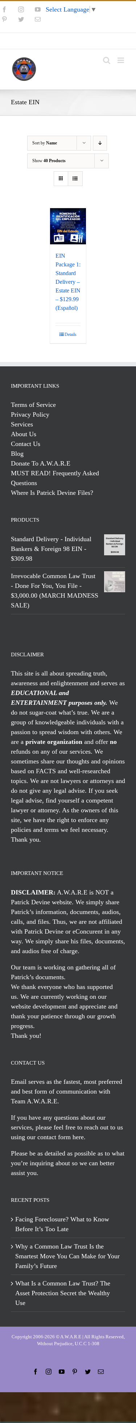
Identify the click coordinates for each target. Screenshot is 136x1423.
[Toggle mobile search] (106, 60)
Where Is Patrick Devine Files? (52, 492)
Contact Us (25, 443)
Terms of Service (33, 404)
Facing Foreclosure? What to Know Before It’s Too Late (62, 1224)
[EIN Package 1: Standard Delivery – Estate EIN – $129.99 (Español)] (68, 226)
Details (71, 334)
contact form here (60, 1137)
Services (22, 424)
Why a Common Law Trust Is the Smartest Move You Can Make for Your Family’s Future (67, 1256)
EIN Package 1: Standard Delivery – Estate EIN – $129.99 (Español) (68, 282)
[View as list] (75, 179)
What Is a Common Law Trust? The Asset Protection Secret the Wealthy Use (62, 1293)
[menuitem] (68, 41)
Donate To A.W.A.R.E (40, 463)
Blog (17, 453)
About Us (23, 434)
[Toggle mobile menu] (121, 60)
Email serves (28, 1081)
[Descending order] (100, 143)
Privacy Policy (30, 414)
